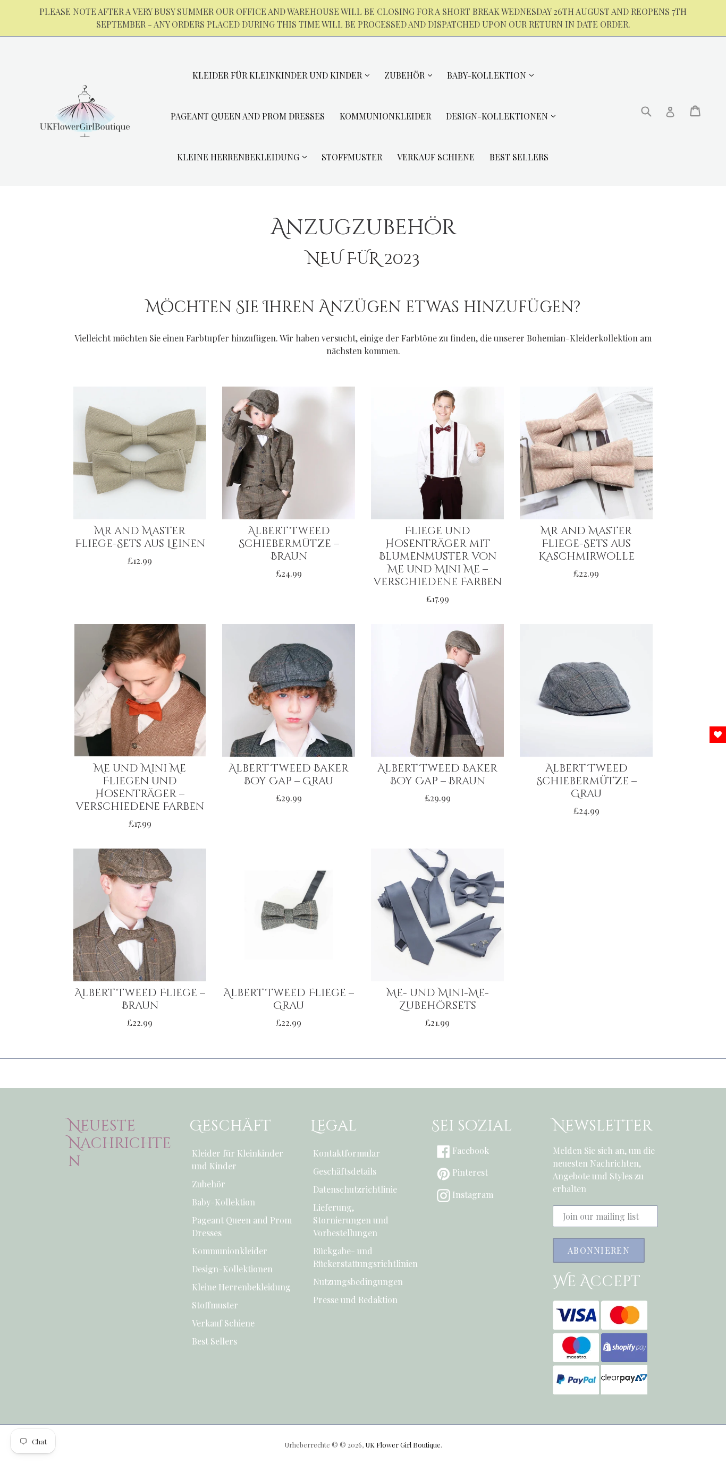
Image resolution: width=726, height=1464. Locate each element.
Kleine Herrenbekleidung (241, 1286)
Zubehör (208, 1183)
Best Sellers (214, 1341)
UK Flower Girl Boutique (403, 1444)
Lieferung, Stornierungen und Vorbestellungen (351, 1220)
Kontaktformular (346, 1153)
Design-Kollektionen (232, 1268)
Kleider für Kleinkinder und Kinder (237, 1159)
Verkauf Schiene (223, 1323)
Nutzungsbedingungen (358, 1281)
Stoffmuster (215, 1305)
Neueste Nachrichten (119, 1144)
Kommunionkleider (229, 1250)
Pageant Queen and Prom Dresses (242, 1226)
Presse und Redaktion (355, 1299)
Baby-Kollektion (223, 1202)
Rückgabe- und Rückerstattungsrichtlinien (363, 1257)
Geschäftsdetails (344, 1171)
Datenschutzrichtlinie (355, 1189)
